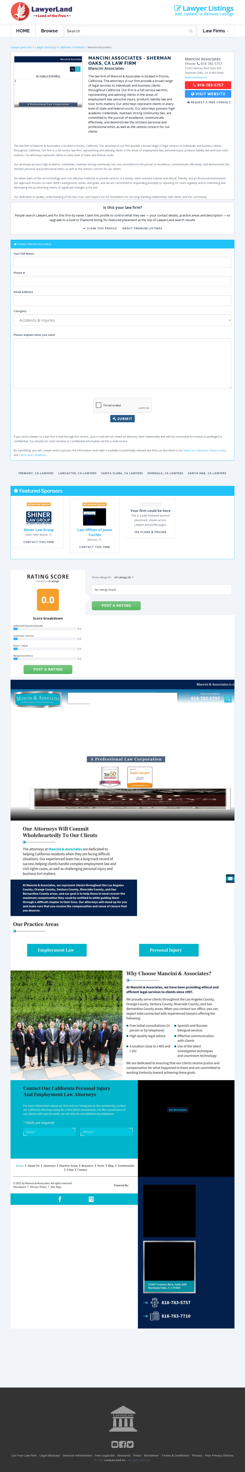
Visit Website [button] (209, 93)
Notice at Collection (195, 450)
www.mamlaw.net (196, 77)
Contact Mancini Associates (34, 244)
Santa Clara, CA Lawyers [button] (122, 473)
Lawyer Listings (207, 8)
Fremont (79, 47)
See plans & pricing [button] (150, 532)
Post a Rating (48, 669)
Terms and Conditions (32, 455)
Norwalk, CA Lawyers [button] (165, 473)
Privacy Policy (217, 450)
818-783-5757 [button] (209, 85)
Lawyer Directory (45, 47)
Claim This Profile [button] (101, 228)
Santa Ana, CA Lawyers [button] (207, 473)
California (65, 47)
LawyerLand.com (21, 47)
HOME (23, 31)
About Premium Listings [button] (142, 228)
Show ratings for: (102, 577)
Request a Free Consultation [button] (210, 102)
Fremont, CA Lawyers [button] (36, 473)
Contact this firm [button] (38, 542)
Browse (49, 31)
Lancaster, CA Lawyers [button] (77, 473)
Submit (124, 418)
